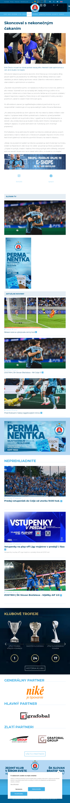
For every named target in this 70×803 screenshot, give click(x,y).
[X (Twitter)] (53, 1)
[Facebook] (50, 1)
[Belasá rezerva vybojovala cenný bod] (35, 312)
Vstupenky (18, 498)
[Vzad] (5, 644)
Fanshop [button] (61, 14)
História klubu (35, 668)
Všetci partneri (35, 754)
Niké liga (15, 410)
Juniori (15, 329)
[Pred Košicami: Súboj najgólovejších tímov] (35, 393)
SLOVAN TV (55, 14)
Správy (29, 14)
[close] (58, 772)
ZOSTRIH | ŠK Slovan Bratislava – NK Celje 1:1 (23, 373)
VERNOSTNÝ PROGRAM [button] (45, 14)
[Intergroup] (19, 739)
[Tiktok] (57, 5)
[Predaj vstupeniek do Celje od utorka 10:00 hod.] (35, 481)
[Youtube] (57, 1)
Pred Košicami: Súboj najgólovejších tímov (22, 413)
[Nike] (35, 692)
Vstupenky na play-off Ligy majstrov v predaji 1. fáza (34, 546)
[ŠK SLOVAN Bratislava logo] (35, 6)
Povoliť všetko (19, 793)
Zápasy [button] (24, 14)
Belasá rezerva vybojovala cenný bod (19, 332)
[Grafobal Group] (51, 739)
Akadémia (35, 14)
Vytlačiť (51, 182)
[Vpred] (64, 644)
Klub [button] (9, 14)
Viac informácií (14, 784)
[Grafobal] (35, 716)
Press (11, 1)
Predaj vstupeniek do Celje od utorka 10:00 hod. (32, 501)
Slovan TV (15, 370)
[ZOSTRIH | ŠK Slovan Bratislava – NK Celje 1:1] (35, 353)
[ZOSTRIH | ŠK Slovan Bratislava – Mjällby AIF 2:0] (35, 575)
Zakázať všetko (36, 789)
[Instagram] (53, 5)
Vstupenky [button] (14, 14)
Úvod (5, 14)
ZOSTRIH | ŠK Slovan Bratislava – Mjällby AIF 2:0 (32, 595)
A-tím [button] (19, 14)
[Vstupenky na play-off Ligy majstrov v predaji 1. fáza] (35, 527)
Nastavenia (19, 789)
